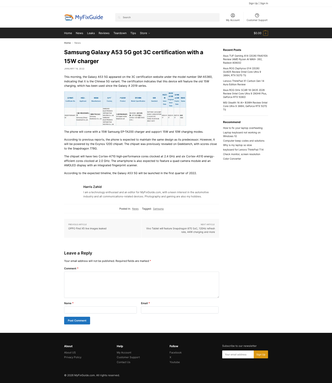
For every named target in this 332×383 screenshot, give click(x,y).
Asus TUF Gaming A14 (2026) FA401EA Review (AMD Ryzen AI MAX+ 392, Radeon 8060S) (245, 59)
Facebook (176, 352)
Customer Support (257, 20)
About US (70, 352)
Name (69, 303)
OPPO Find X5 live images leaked (87, 228)
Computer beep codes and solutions (243, 140)
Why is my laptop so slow (237, 145)
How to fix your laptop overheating (243, 127)
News (135, 208)
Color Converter (232, 158)
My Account (233, 20)
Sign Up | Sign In (258, 3)
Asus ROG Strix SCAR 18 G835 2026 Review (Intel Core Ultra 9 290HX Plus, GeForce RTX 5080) (245, 93)
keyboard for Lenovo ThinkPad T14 (243, 149)
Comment (71, 268)
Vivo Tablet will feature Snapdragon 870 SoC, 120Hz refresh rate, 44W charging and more (180, 230)
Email (145, 303)
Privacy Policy (72, 357)
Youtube (175, 362)
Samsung (158, 208)
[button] (261, 33)
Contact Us (123, 362)
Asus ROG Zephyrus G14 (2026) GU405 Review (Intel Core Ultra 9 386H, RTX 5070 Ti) (242, 72)
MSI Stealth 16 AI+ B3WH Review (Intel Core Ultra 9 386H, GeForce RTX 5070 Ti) (245, 106)
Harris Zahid (92, 187)
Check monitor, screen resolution (241, 154)
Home (67, 42)
